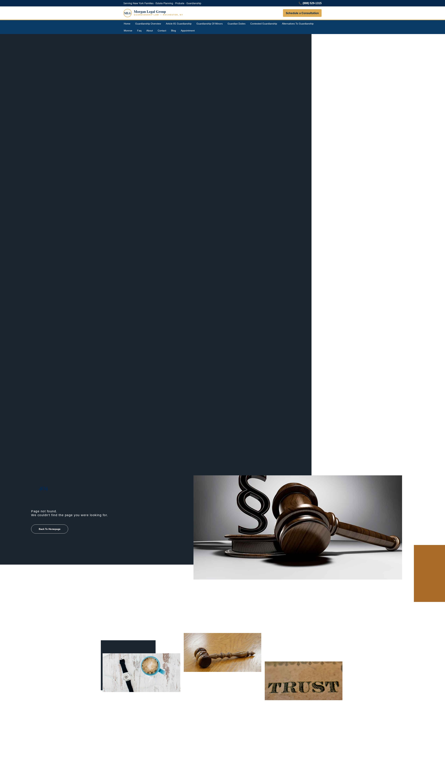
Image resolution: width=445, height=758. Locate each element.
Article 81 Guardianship (179, 23)
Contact (162, 30)
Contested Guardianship (263, 23)
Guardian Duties (236, 23)
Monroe (128, 30)
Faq (139, 30)
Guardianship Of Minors (209, 23)
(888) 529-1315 (312, 3)
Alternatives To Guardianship (298, 23)
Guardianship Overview (148, 23)
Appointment (188, 30)
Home (127, 23)
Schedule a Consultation (302, 13)
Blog (173, 30)
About (149, 30)
